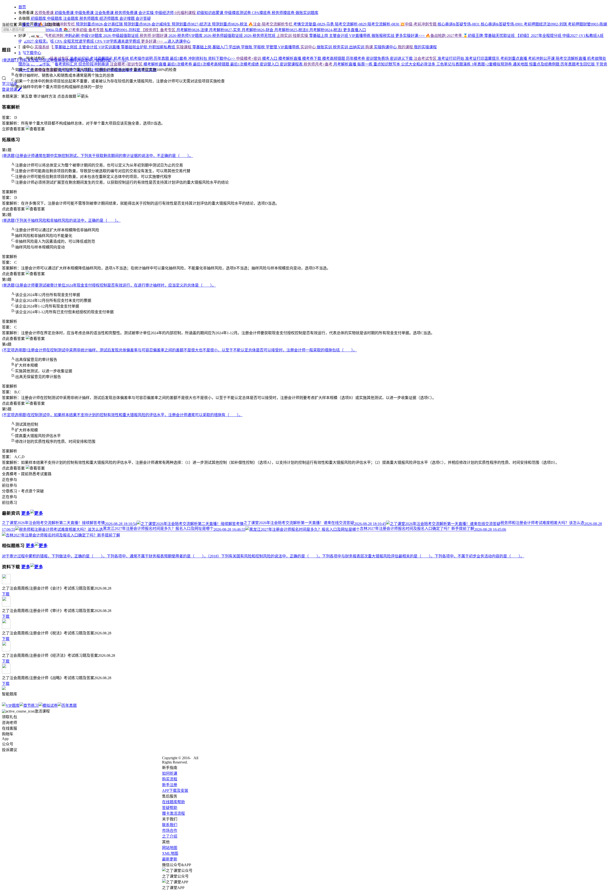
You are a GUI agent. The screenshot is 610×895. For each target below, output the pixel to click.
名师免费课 (44, 13)
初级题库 (38, 18)
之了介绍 (169, 836)
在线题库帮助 (173, 802)
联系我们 (169, 825)
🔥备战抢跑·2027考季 (444, 36)
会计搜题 (127, 18)
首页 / (27, 25)
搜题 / (39, 25)
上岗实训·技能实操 (292, 36)
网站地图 (169, 848)
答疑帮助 (169, 808)
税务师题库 (89, 18)
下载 (6, 594)
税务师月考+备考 (318, 64)
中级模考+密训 (249, 58)
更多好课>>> (152, 41)
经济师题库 (109, 18)
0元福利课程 (186, 13)
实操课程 (184, 47)
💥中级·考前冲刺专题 (418, 24)
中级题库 (55, 18)
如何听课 (169, 773)
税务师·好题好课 (154, 36)
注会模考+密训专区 (126, 64)
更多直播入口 (354, 30)
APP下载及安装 (175, 791)
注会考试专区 (425, 58)
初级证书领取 (46, 70)
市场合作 (169, 831)
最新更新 (169, 859)
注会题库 (71, 18)
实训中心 (308, 47)
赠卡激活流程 (173, 813)
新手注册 (169, 785)
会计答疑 (143, 18)
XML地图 (170, 853)
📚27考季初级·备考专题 (84, 30)
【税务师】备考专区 (158, 30)
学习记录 (9, 84)
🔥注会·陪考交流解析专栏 (270, 24)
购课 (369, 47)
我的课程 (406, 47)
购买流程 (169, 779)
